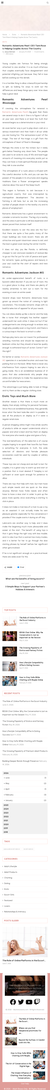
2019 (6, 828)
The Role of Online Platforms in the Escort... (24, 960)
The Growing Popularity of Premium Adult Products (24, 751)
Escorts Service (28, 849)
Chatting (8, 878)
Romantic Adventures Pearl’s (15, 112)
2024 (6, 809)
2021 (6, 820)
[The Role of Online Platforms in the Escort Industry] (9, 621)
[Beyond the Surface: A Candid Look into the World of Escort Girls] (11, 1041)
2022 (6, 816)
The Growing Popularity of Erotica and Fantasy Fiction (30, 649)
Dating (7, 883)
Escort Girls (9, 895)
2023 (6, 813)
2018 (6, 832)
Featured (8, 900)
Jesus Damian (10, 52)
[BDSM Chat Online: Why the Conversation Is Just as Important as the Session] (9, 636)
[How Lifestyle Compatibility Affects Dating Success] (9, 666)
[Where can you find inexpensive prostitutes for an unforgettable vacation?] (11, 1031)
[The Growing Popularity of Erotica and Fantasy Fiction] (9, 651)
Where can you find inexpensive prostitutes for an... (30, 1030)
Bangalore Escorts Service (12, 849)
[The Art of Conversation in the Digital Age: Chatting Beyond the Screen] (39, 1065)
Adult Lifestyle (10, 866)
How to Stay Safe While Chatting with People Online (31, 678)
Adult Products (10, 872)
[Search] (47, 3)
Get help (25, 1083)
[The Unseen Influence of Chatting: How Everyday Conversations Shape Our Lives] (39, 1075)
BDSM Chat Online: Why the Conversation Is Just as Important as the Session (31, 635)
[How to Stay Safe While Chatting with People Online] (9, 681)
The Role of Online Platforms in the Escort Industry (32, 619)
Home (4, 35)
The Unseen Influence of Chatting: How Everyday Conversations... (20, 1075)
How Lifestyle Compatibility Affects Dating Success (31, 663)
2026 (6, 773)
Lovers (7, 906)
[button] (6, 945)
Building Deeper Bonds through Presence (20, 761)
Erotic (14, 35)
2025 (6, 805)
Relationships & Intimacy (15, 911)
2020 (6, 824)
